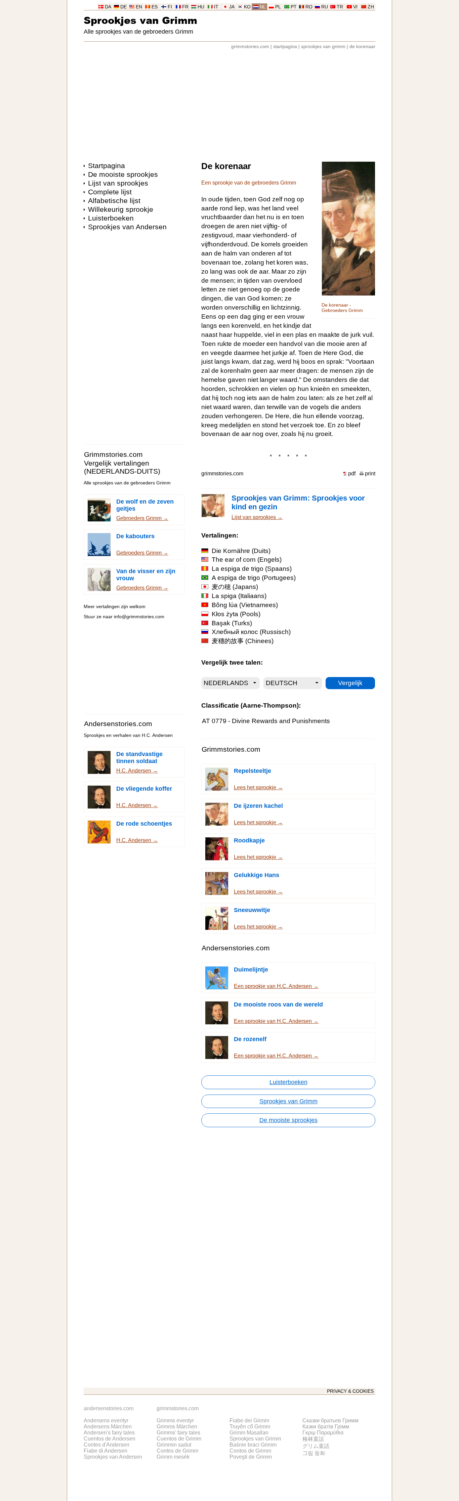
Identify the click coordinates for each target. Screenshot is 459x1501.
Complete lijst (110, 192)
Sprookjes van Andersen (127, 227)
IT (216, 6)
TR (340, 6)
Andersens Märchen (108, 1426)
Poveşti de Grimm (251, 1457)
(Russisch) (251, 631)
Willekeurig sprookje (120, 209)
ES (155, 6)
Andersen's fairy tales (109, 1432)
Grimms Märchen (177, 1426)
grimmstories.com (250, 46)
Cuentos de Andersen (109, 1438)
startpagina (285, 46)
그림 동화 (313, 1453)
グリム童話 (315, 1446)
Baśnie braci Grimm (253, 1445)
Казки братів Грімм (325, 1426)
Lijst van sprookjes (118, 183)
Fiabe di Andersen (105, 1451)
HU (201, 6)
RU (324, 6)
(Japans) (235, 586)
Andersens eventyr (106, 1420)
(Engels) (247, 559)
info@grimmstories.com (139, 616)
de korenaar (362, 46)
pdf (352, 473)
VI (355, 6)
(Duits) (241, 550)
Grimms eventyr (175, 1420)
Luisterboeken (111, 218)
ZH (371, 6)
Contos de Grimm (250, 1451)
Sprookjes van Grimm (140, 20)
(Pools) (236, 614)
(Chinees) (243, 640)
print (370, 473)
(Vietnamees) (245, 604)
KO (247, 6)
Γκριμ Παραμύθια (322, 1432)
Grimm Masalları (249, 1432)
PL (278, 6)
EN (139, 6)
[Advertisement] (229, 102)
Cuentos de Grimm (179, 1438)
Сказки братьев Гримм (330, 1420)
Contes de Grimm (177, 1451)
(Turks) (232, 623)
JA (232, 6)
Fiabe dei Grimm (249, 1420)
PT (294, 6)
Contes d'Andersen (106, 1445)
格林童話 (313, 1439)
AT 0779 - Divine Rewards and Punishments (266, 720)
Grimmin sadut (174, 1445)
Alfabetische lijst (114, 200)
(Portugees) (254, 577)
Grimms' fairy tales (178, 1432)
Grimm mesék (173, 1457)
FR (185, 6)
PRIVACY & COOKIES (350, 1391)
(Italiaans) (239, 595)
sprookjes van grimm (323, 46)
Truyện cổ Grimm (250, 1426)
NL (263, 6)
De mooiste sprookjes (123, 174)
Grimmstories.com (113, 454)
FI (170, 6)
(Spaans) (252, 568)
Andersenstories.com (118, 723)
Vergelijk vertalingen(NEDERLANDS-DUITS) (122, 467)
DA (108, 6)
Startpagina (106, 165)
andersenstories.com (108, 1408)
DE (123, 6)
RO (308, 6)
